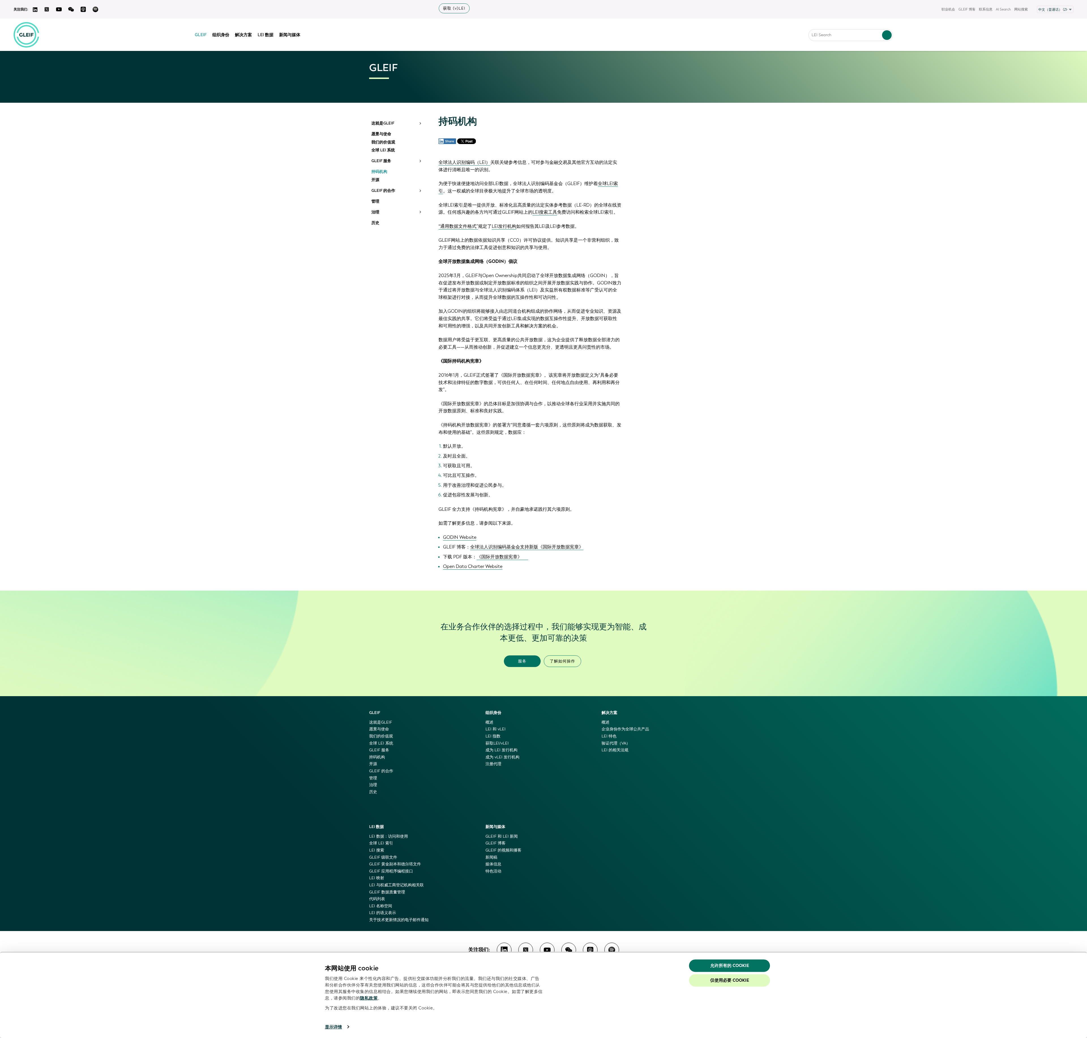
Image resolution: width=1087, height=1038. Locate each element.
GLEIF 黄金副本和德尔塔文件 (395, 864)
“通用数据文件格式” (458, 226)
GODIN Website (459, 537)
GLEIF (201, 35)
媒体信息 (493, 864)
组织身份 (220, 35)
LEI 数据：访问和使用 (388, 836)
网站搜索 (1021, 9)
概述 (489, 722)
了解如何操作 (562, 661)
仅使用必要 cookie (729, 980)
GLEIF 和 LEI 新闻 (501, 836)
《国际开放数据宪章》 (499, 557)
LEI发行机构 (504, 226)
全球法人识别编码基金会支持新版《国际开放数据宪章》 (526, 547)
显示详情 (333, 1027)
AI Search (1003, 9)
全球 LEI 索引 (381, 843)
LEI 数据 (265, 35)
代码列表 (377, 899)
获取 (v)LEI (454, 8)
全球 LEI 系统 (383, 150)
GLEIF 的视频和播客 (503, 850)
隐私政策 (369, 998)
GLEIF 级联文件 (383, 857)
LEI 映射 (376, 878)
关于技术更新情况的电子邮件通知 (399, 920)
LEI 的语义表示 (382, 912)
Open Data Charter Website (472, 566)
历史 (375, 223)
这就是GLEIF (382, 123)
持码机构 (379, 171)
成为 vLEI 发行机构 (502, 757)
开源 (375, 180)
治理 (375, 212)
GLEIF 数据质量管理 (387, 892)
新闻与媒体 (289, 35)
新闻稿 (491, 857)
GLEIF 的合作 (383, 190)
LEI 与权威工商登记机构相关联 (396, 885)
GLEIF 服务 (381, 161)
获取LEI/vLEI (497, 743)
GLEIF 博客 (966, 9)
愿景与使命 (381, 134)
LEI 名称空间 (380, 906)
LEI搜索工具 (544, 212)
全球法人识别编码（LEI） (464, 162)
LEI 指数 (492, 736)
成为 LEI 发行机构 (501, 750)
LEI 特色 (609, 736)
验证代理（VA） (616, 743)
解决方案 (243, 35)
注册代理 (493, 764)
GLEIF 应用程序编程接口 (391, 871)
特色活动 (493, 871)
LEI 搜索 (376, 850)
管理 (375, 201)
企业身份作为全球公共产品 (625, 729)
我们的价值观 (383, 142)
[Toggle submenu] (420, 123)
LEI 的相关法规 (615, 750)
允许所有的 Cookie (729, 965)
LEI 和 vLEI (495, 729)
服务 (522, 661)
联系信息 (985, 9)
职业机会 (948, 9)
